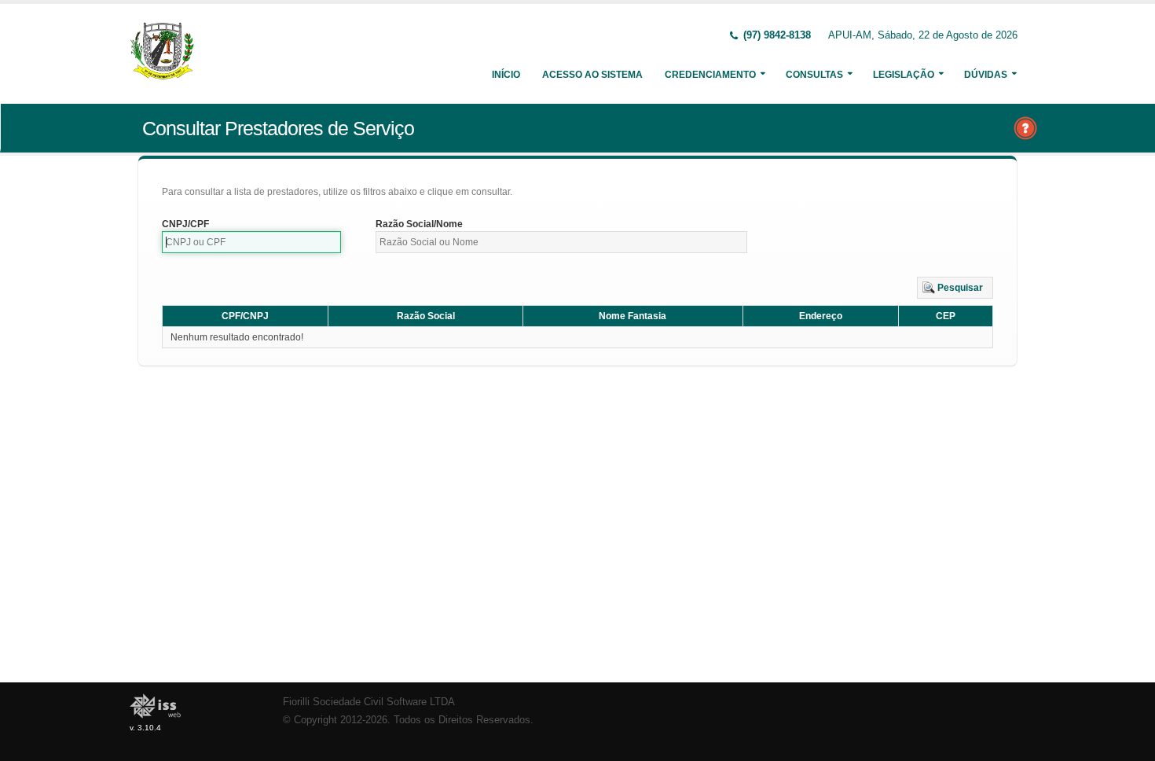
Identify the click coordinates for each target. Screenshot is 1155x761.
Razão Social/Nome (419, 224)
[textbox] (251, 242)
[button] (955, 288)
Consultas (814, 74)
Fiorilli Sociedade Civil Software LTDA (369, 702)
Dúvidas (985, 74)
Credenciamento (710, 74)
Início (506, 74)
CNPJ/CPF (185, 224)
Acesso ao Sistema (592, 74)
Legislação (903, 74)
